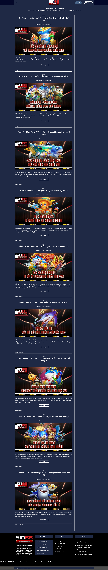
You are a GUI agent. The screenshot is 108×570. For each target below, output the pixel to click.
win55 (47, 561)
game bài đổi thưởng (26, 561)
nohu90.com (35, 561)
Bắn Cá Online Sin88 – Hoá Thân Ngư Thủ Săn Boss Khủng (43, 417)
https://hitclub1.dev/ (10, 561)
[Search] (18, 2)
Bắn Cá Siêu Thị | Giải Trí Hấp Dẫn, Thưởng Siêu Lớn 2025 (43, 302)
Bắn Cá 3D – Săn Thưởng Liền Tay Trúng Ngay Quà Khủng (43, 76)
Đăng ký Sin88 (60, 541)
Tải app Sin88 (60, 551)
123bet (2, 561)
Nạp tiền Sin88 (60, 546)
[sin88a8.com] (54, 2)
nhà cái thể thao (54, 561)
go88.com (42, 561)
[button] (16, 2)
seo (50, 24)
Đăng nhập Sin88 (61, 543)
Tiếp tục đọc (43, 65)
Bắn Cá (43, 15)
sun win (18, 561)
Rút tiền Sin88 (60, 548)
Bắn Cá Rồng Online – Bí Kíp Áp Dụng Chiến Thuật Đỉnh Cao (43, 246)
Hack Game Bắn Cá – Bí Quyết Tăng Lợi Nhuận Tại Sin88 (44, 190)
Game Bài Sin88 (38, 10)
